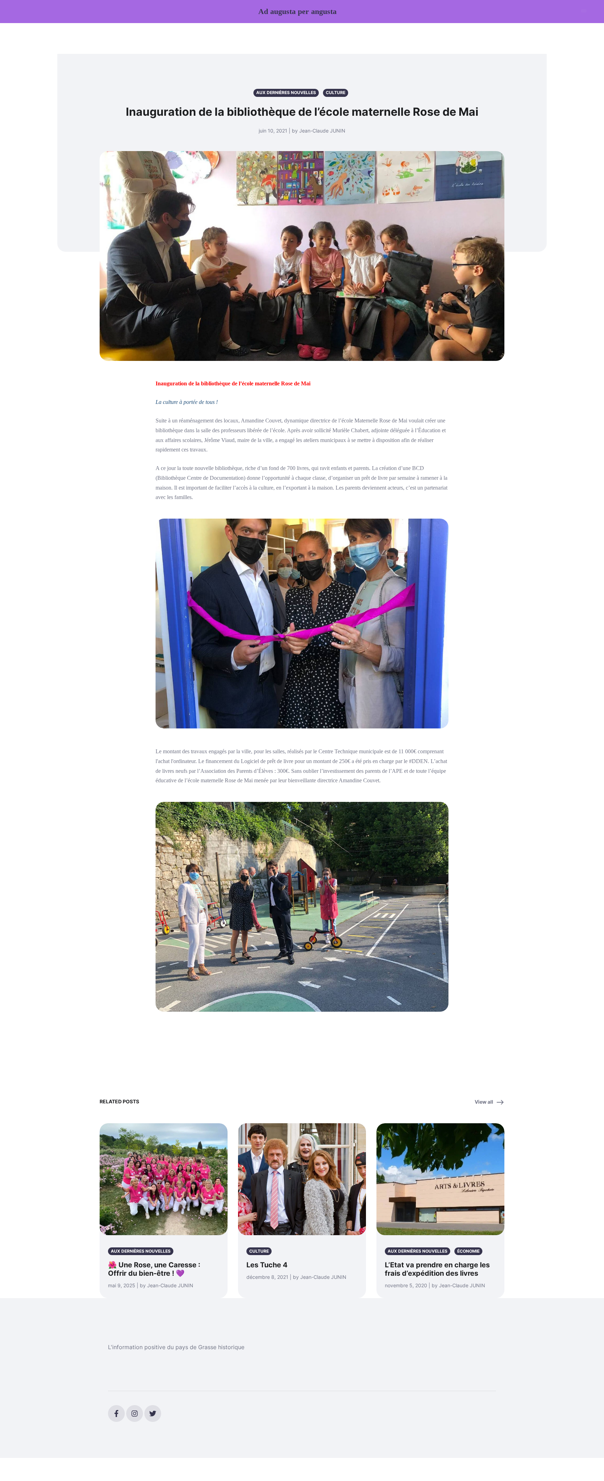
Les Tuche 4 (267, 1265)
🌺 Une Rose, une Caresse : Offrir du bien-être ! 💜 (154, 1269)
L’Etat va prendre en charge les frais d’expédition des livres (437, 1269)
